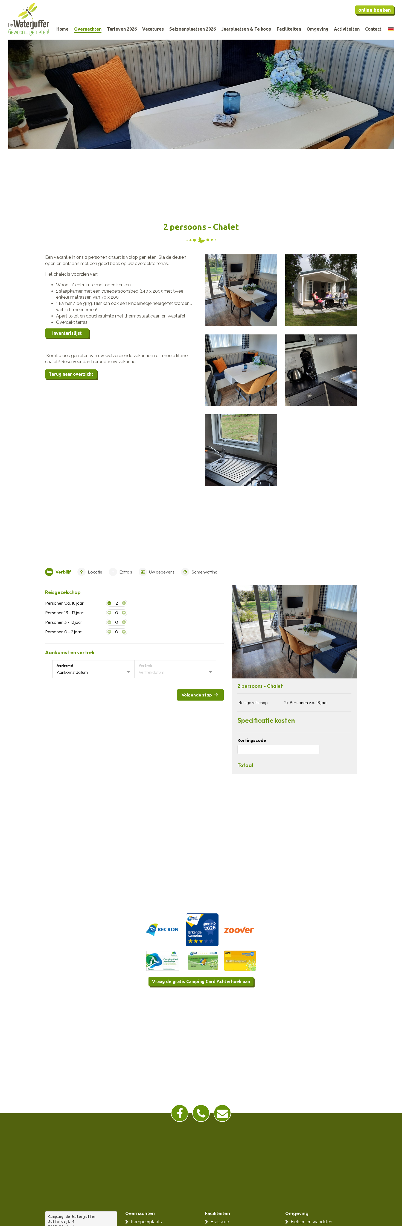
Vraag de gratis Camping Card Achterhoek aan (201, 981)
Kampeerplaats (146, 1221)
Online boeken (374, 10)
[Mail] (222, 1113)
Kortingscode (251, 740)
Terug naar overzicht (71, 374)
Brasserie (220, 1221)
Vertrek (145, 665)
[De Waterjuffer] (28, 19)
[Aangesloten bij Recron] (162, 929)
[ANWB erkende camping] (202, 929)
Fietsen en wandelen (311, 1221)
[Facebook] (179, 1113)
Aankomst (65, 665)
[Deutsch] (391, 28)
